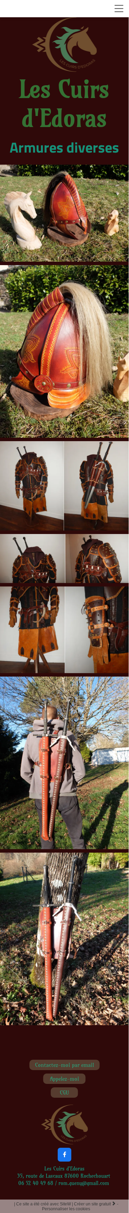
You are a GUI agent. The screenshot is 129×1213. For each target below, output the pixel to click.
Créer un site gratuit (95, 1204)
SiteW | (44, 1204)
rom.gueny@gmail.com (84, 1183)
